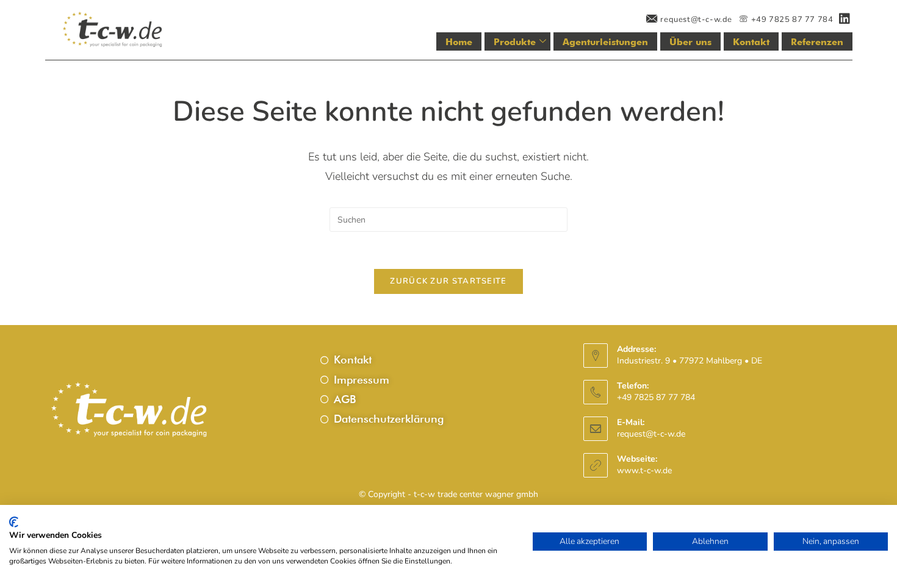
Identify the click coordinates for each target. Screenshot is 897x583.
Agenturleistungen (605, 42)
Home (458, 42)
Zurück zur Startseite (448, 281)
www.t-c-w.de (644, 470)
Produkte (515, 42)
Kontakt (751, 42)
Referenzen (817, 42)
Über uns (690, 42)
